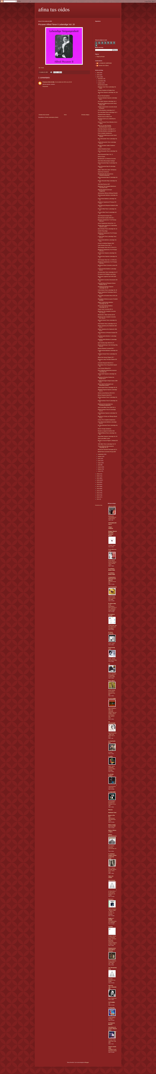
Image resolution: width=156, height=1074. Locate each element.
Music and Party (111, 826)
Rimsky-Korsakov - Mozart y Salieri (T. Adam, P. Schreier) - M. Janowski (112, 911)
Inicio (65, 114)
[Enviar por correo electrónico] (54, 72)
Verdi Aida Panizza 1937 (104, 184)
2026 (98, 72)
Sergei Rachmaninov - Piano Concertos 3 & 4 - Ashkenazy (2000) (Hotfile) (112, 607)
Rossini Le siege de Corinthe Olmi (106, 431)
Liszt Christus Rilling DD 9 (104, 368)
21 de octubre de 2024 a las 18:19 (63, 82)
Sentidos (110, 926)
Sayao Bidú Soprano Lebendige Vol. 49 (107, 436)
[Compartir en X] (57, 72)
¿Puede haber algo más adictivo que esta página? (112, 627)
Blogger (87, 1062)
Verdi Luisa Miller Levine (104, 438)
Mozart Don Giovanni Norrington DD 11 (107, 449)
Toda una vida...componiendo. (112, 987)
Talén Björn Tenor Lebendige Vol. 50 (107, 444)
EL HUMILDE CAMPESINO (105, 63)
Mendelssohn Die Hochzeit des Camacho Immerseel (105, 174)
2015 (98, 490)
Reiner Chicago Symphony (104, 428)
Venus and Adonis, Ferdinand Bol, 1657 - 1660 (112, 962)
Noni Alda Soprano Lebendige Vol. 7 (107, 129)
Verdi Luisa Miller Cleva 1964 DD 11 (107, 407)
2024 (98, 77)
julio (99, 458)
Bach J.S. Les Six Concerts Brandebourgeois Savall (104, 126)
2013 (98, 495)
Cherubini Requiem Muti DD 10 (105, 363)
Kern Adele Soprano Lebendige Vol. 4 (107, 101)
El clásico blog (112, 603)
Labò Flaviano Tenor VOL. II (104, 245)
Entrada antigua (85, 114)
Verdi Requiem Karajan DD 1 (105, 215)
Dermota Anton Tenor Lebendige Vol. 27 (107, 272)
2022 (98, 476)
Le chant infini (111, 792)
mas (109, 1003)
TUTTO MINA (111, 1002)
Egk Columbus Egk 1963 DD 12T (106, 342)
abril (99, 465)
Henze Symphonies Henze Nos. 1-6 (106, 223)
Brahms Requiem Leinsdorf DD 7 (106, 348)
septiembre (101, 454)
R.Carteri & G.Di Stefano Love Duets (107, 274)
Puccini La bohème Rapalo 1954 (106, 243)
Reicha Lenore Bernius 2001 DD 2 (106, 393)
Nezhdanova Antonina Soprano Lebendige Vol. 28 (105, 287)
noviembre (101, 81)
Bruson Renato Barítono (104, 95)
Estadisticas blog (98, 505)
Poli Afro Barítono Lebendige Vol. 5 (106, 110)
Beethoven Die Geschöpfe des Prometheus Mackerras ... (105, 404)
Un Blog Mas (111, 1007)
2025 (98, 74)
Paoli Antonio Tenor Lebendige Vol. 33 (107, 323)
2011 (98, 499)
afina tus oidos (54, 9)
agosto (100, 456)
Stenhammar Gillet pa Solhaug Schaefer (108, 193)
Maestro (110, 809)
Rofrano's (110, 899)
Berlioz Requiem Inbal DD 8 (105, 395)
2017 (98, 486)
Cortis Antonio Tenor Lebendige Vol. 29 (107, 290)
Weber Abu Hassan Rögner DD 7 (106, 357)
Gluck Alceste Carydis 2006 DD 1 (106, 217)
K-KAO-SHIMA (112, 698)
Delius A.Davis (101, 156)
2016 (98, 488)
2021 (98, 478)
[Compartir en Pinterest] (61, 72)
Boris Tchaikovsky (112, 998)
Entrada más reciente (44, 114)
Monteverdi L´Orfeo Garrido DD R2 (106, 314)
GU (109, 664)
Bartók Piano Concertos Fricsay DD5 (107, 451)
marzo (99, 467)
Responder (45, 86)
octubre (100, 83)
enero (99, 471)
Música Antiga (112, 825)
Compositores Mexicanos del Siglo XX (112, 579)
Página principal (101, 56)
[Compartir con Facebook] (59, 72)
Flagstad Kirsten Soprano (104, 114)
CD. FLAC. (41, 67)
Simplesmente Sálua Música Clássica (112, 950)
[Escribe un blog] (56, 72)
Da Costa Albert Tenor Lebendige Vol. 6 (107, 112)
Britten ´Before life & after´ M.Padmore (107, 169)
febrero (100, 469)
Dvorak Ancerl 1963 (103, 84)
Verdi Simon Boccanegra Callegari (106, 160)
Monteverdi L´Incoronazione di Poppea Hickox (112, 517)
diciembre (100, 78)
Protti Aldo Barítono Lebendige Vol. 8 (107, 131)
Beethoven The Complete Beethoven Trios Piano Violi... (107, 187)
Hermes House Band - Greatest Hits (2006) (111, 598)
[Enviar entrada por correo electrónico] (51, 72)
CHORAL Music (111, 545)
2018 (98, 484)
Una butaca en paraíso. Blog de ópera (112, 1029)
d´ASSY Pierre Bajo (103, 231)
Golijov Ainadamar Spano (104, 149)
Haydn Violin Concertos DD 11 (105, 309)
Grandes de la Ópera (103, 65)
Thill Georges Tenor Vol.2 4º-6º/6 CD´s (107, 247)
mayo (99, 462)
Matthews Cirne (112, 812)
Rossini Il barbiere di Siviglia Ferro (106, 90)
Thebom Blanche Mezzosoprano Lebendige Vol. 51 (106, 447)
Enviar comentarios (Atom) (51, 117)
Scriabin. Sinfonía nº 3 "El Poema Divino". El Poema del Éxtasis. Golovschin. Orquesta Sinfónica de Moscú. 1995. (112, 940)
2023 (98, 474)
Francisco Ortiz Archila (48, 82)
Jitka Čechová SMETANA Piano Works (112, 819)
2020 (98, 480)
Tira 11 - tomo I (111, 643)
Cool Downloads (112, 587)
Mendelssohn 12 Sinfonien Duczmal (107, 158)
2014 (98, 492)
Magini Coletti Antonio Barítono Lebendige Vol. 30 (105, 303)
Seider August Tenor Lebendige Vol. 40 (107, 387)
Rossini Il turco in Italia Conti (105, 116)
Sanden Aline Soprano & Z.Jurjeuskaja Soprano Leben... (107, 226)
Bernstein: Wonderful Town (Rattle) (111, 980)
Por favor (110, 752)
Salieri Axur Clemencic (103, 172)
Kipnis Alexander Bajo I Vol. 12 (105, 154)
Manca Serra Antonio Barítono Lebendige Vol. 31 (105, 306)
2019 (98, 482)
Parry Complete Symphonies (105, 133)
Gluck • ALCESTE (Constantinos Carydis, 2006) (112, 675)
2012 (98, 497)
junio (99, 460)
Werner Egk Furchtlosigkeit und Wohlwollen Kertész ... (105, 384)
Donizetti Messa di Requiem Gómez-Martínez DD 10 (107, 284)
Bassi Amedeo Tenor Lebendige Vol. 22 (107, 228)
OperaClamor (111, 880)
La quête (110, 756)
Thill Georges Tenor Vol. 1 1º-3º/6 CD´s (107, 260)
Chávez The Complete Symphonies (106, 419)
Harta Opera (111, 680)
